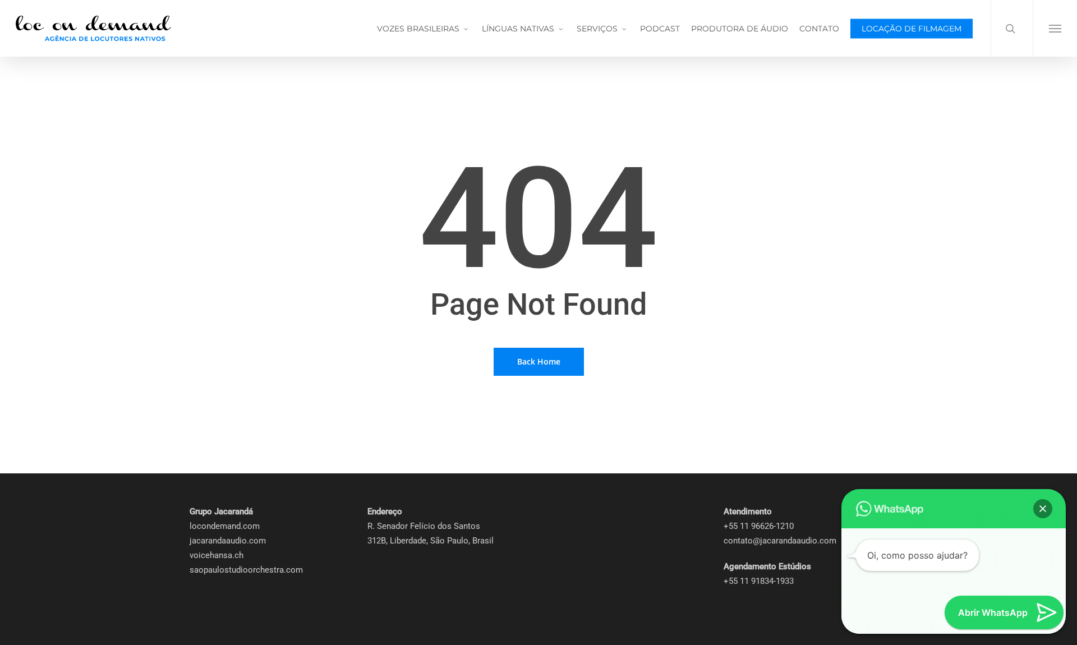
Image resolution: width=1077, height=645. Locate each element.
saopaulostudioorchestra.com (246, 570)
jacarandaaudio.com (228, 541)
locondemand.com (225, 526)
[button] (1055, 28)
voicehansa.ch (216, 555)
